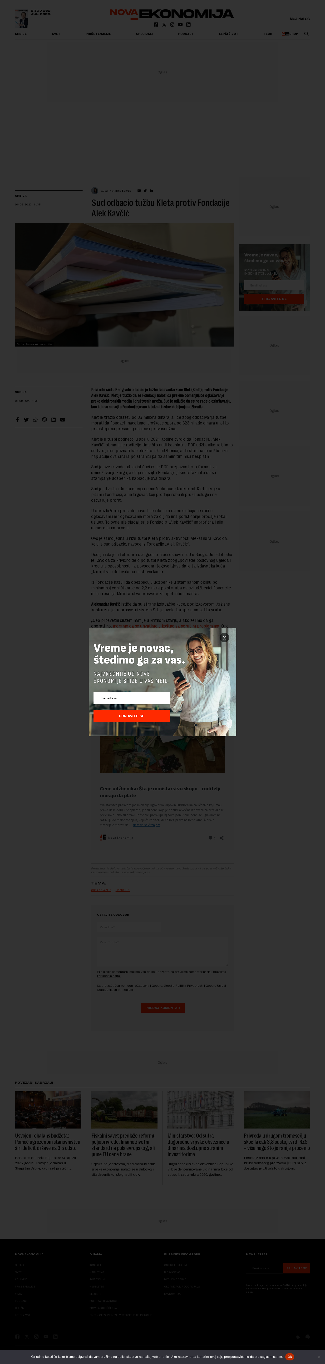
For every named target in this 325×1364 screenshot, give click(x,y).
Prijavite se (131, 716)
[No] (319, 1356)
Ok (290, 1357)
